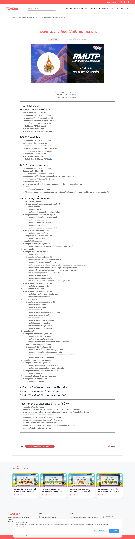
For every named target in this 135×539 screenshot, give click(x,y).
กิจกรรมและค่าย (94, 8)
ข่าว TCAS (68, 8)
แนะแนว (104, 8)
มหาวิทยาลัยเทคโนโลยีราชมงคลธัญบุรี (40, 446)
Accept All (114, 531)
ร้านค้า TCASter (124, 8)
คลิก (42, 129)
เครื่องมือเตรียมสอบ (80, 8)
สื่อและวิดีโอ (114, 8)
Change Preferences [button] (100, 531)
